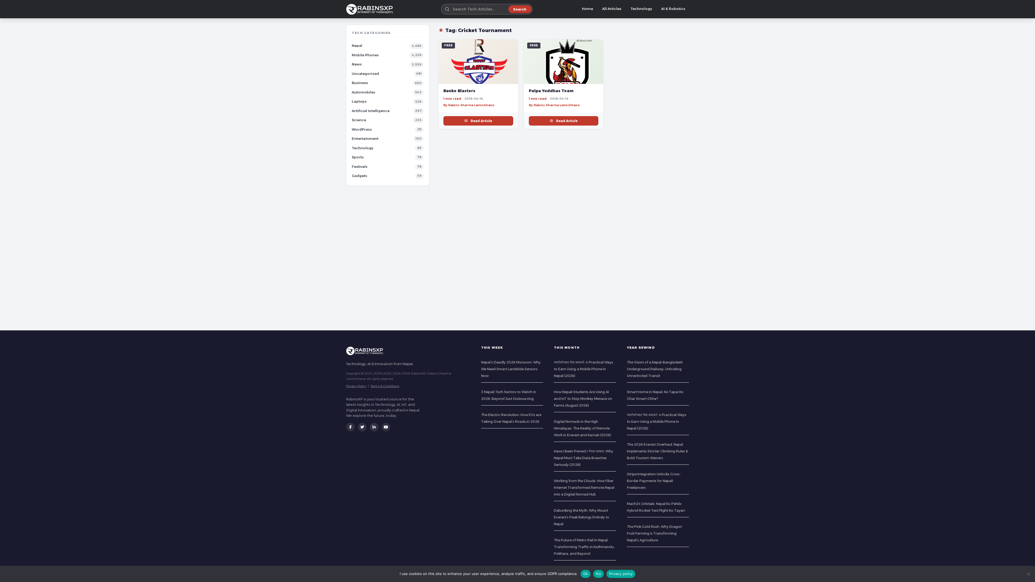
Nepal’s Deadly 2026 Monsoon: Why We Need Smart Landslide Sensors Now (511, 369)
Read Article (481, 121)
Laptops (359, 101)
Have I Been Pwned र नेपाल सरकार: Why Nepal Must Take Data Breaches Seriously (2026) (583, 458)
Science (359, 120)
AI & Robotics (673, 9)
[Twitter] (362, 427)
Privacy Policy (356, 386)
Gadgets (359, 176)
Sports (358, 157)
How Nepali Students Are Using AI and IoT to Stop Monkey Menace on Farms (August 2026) (583, 398)
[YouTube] (386, 427)
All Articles (611, 9)
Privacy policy (621, 573)
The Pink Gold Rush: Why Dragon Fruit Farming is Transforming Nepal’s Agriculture (654, 533)
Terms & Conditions (384, 386)
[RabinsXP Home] (370, 9)
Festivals (359, 167)
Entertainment (365, 139)
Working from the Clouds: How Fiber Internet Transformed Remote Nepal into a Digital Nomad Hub (584, 487)
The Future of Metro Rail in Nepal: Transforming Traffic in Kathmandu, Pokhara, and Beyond (584, 547)
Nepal (357, 46)
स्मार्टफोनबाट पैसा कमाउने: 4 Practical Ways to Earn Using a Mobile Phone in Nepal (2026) (583, 369)
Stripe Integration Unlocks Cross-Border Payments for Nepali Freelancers (654, 481)
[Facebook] (350, 427)
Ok (585, 573)
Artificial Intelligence (370, 111)
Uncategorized (365, 74)
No (598, 573)
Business (360, 83)
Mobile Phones (365, 55)
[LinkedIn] (374, 427)
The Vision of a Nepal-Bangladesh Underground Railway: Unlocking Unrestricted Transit (655, 369)
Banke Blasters (459, 90)
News (357, 64)
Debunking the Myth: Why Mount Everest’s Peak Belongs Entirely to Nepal (581, 517)
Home (587, 9)
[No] (1028, 574)
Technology (641, 9)
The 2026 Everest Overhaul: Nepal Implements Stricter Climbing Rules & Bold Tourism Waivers (657, 451)
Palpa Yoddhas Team (551, 90)
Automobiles (363, 92)
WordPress (362, 129)
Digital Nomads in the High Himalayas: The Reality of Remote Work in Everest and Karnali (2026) (582, 428)
